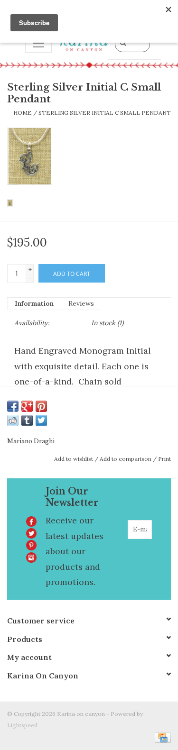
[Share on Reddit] (13, 420)
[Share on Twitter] (41, 420)
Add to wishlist (73, 458)
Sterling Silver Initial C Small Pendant (104, 112)
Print (164, 458)
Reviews (81, 303)
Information (34, 303)
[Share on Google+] (27, 406)
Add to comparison (126, 458)
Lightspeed (22, 725)
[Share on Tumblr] (27, 420)
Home (22, 112)
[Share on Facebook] (13, 406)
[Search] (123, 43)
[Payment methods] (161, 737)
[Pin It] (41, 406)
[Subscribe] (146, 548)
